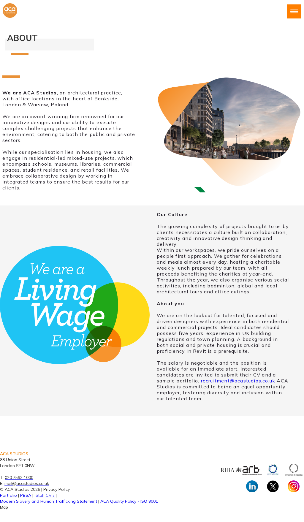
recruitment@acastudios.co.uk (238, 381)
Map (4, 507)
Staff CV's (45, 495)
